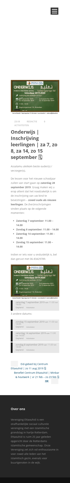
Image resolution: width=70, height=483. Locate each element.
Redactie (32, 121)
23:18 (17, 121)
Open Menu (54, 11)
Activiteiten (21, 125)
